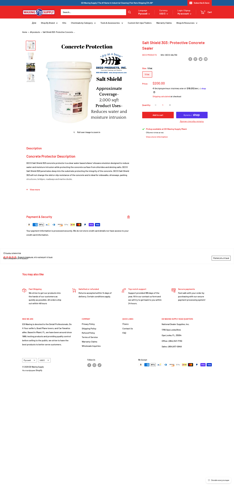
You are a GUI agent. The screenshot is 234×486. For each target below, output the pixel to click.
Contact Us (127, 328)
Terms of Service (90, 337)
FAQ (124, 332)
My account (183, 13)
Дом (34, 22)
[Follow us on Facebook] (89, 365)
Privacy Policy (88, 324)
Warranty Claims (164, 22)
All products (35, 32)
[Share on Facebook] (190, 59)
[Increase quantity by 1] (170, 105)
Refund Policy (88, 332)
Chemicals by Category (82, 22)
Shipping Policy (89, 328)
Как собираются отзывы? (15, 258)
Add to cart (158, 115)
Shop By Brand (48, 22)
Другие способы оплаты (192, 121)
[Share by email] (206, 59)
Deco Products (149, 55)
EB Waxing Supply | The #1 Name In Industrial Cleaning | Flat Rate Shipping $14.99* (117, 3)
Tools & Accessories (110, 22)
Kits (64, 22)
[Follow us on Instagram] (94, 365)
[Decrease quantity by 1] (155, 105)
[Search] (129, 12)
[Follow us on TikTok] (99, 365)
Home (24, 32)
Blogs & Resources (185, 22)
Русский (27, 360)
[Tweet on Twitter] (200, 59)
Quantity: (146, 105)
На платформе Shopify (32, 370)
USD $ (42, 360)
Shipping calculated (161, 96)
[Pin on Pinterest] (195, 59)
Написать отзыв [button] (221, 258)
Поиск (125, 324)
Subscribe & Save (201, 3)
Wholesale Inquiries (91, 346)
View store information (157, 136)
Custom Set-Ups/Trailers (140, 22)
